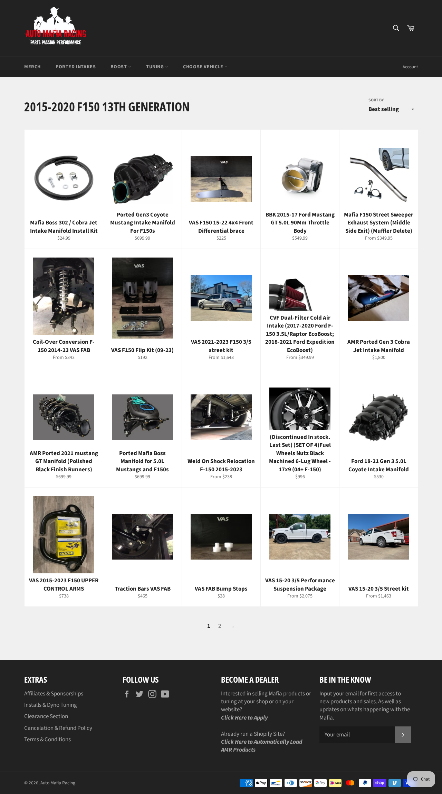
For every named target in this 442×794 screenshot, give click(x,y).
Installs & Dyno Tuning (50, 705)
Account (410, 67)
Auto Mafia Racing (57, 783)
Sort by (376, 100)
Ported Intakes (76, 66)
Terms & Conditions (47, 739)
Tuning (155, 66)
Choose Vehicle (203, 66)
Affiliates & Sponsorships (53, 694)
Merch (32, 66)
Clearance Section (46, 716)
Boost (119, 66)
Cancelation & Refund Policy (58, 728)
